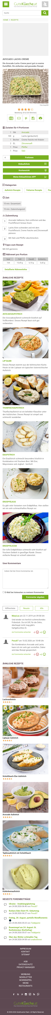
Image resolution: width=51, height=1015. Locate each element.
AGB (25, 961)
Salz (23, 151)
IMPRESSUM (25, 949)
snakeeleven (36, 939)
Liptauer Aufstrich (10, 738)
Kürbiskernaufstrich (11, 891)
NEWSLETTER (25, 977)
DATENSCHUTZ (26, 964)
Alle (41, 608)
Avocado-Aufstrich (11, 814)
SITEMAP (25, 954)
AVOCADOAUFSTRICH (12, 314)
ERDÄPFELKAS (9, 502)
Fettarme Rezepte (34, 190)
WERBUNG (25, 974)
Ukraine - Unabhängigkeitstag (22, 904)
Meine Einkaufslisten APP (24, 177)
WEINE (26, 983)
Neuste (26, 608)
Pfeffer (24, 147)
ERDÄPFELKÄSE (10, 546)
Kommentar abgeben (35, 597)
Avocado (25, 132)
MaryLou (15, 616)
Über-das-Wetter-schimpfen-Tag (23, 937)
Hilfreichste (10, 608)
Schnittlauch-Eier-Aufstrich (14, 776)
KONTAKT (25, 951)
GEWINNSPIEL (25, 980)
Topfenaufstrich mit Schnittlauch (17, 853)
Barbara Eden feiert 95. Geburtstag (24, 911)
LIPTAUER (7, 361)
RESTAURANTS (25, 986)
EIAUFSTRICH (9, 455)
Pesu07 (15, 641)
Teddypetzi (35, 923)
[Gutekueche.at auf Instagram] (26, 994)
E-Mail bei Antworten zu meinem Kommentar (24, 592)
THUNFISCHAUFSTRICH (13, 408)
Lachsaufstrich (9, 699)
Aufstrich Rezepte (12, 190)
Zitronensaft (27, 143)
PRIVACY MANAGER (26, 967)
